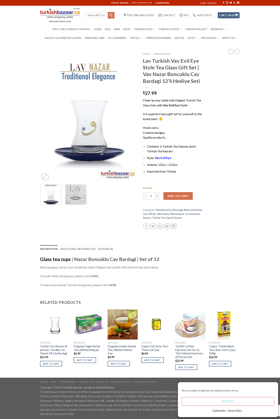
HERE (94, 276)
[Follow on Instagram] (227, 3)
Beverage (178, 209)
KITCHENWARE (117, 37)
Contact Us (86, 381)
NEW (117, 29)
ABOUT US (228, 37)
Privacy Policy (235, 410)
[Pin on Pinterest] (167, 226)
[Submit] (111, 15)
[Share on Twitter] (153, 226)
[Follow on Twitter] (231, 3)
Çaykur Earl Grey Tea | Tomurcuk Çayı (154, 348)
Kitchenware (177, 213)
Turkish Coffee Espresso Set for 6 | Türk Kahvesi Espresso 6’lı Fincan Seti (189, 352)
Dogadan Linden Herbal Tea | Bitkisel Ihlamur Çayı (122, 350)
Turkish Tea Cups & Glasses (167, 217)
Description (49, 248)
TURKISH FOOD (143, 29)
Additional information (78, 248)
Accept (228, 401)
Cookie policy (219, 410)
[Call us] (234, 3)
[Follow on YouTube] (238, 3)
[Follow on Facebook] (223, 3)
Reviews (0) (105, 248)
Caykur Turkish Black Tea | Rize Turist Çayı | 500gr (222, 350)
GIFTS (191, 37)
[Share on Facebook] (146, 226)
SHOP (126, 29)
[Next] (130, 116)
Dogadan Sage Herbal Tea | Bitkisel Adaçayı (87, 348)
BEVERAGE (217, 29)
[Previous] (46, 116)
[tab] (49, 249)
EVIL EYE (179, 37)
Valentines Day (161, 53)
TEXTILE (134, 37)
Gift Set (152, 213)
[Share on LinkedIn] (174, 226)
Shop (53, 381)
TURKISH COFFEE (168, 29)
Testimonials (67, 381)
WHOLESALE (208, 37)
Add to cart (178, 196)
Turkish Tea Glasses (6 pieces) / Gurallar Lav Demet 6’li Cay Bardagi (53, 350)
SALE (108, 29)
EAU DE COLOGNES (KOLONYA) (63, 37)
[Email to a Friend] (160, 226)
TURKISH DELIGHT (196, 29)
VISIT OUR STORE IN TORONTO (71, 29)
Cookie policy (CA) (144, 381)
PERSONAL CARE (95, 37)
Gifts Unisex (163, 213)
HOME (97, 29)
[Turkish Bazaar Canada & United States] (60, 15)
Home (146, 53)
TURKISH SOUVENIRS (158, 37)
